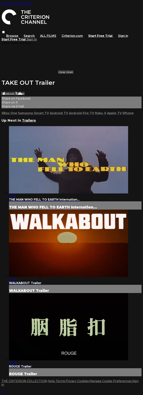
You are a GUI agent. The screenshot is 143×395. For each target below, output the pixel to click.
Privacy (71, 381)
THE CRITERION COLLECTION (24, 381)
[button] (3, 32)
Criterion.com (72, 36)
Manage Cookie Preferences (110, 381)
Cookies (83, 381)
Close (62, 71)
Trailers (29, 120)
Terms (61, 381)
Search (29, 36)
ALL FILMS (48, 36)
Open (69, 71)
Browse (12, 36)
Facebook (8, 93)
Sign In (32, 39)
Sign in (123, 36)
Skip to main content (17, 3)
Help (52, 381)
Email (21, 93)
